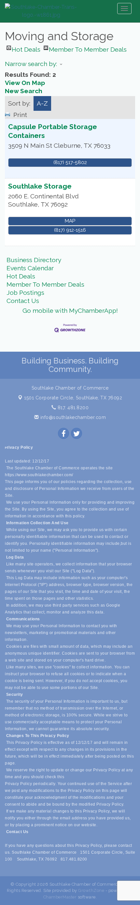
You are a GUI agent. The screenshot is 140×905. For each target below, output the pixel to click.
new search (23, 90)
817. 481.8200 (72, 407)
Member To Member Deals (88, 48)
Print (20, 114)
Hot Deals (26, 48)
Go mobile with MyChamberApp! (70, 310)
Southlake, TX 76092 (73, 397)
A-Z (42, 103)
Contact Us (23, 300)
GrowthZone (91, 890)
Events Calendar (30, 268)
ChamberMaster (60, 897)
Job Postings (25, 292)
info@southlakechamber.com (72, 417)
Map (70, 221)
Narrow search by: (31, 63)
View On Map (25, 82)
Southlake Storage (40, 186)
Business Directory (34, 259)
